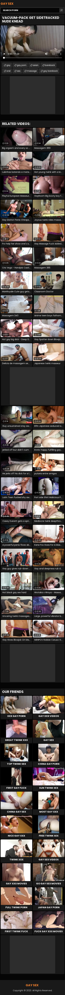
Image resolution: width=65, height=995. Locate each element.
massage (32, 70)
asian (35, 65)
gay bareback (50, 70)
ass (18, 70)
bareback (50, 65)
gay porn (21, 65)
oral (8, 70)
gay (8, 65)
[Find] (61, 10)
